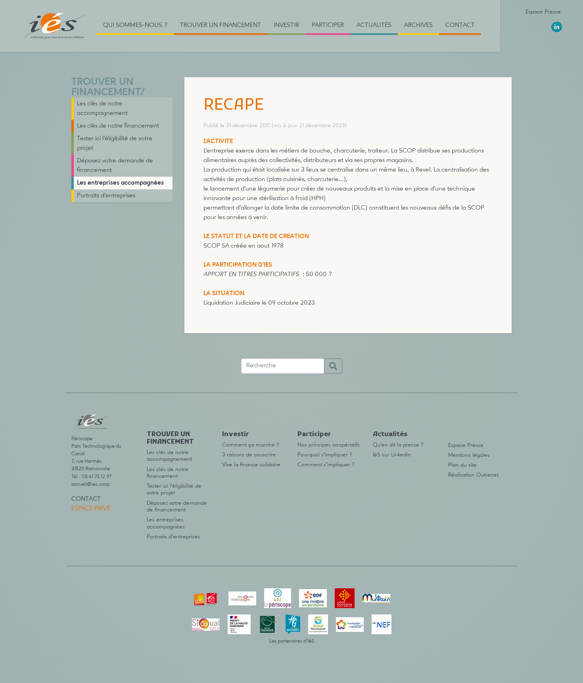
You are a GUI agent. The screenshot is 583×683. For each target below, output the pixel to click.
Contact (460, 25)
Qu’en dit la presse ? (398, 445)
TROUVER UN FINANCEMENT (105, 87)
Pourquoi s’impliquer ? (324, 455)
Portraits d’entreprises (106, 196)
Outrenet (487, 475)
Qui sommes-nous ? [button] (135, 25)
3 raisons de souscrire (249, 455)
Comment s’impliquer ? (326, 464)
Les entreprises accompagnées (120, 183)
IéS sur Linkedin (392, 455)
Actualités (390, 435)
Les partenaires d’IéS (291, 641)
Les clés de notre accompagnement (102, 108)
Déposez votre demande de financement (115, 166)
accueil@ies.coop (90, 484)
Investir (235, 435)
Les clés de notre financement (118, 126)
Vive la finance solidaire (251, 464)
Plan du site (462, 465)
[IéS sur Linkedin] (557, 27)
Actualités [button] (374, 25)
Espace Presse (543, 12)
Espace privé (90, 509)
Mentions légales (469, 455)
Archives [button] (418, 25)
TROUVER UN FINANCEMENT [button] (220, 25)
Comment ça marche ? (250, 445)
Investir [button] (286, 25)
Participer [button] (328, 25)
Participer (314, 435)
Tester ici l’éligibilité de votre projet (114, 143)
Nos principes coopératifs (328, 445)
